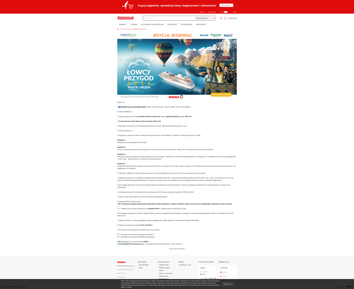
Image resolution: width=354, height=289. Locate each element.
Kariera (141, 267)
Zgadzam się (227, 284)
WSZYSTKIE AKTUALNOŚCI (177, 249)
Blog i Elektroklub (143, 265)
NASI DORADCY (226, 5)
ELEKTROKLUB (212, 12)
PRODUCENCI (201, 24)
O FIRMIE (134, 24)
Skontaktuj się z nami (185, 265)
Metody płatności (163, 276)
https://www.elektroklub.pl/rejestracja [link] (143, 237)
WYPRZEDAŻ (172, 24)
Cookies (161, 270)
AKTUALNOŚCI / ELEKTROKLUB (152, 24)
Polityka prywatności (164, 267)
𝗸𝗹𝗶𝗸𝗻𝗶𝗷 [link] (145, 241)
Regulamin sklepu (164, 265)
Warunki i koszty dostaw (165, 273)
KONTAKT (202, 12)
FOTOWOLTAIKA (186, 24)
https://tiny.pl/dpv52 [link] (168, 126)
